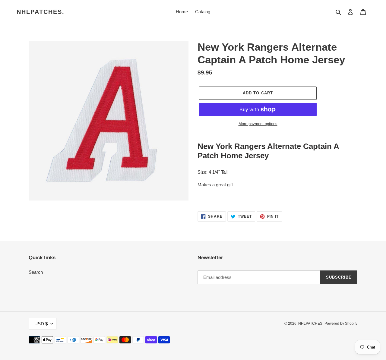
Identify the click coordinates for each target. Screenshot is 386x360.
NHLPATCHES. (41, 11)
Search (36, 272)
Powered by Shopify (340, 323)
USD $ (41, 323)
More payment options (258, 124)
